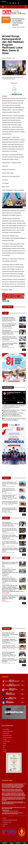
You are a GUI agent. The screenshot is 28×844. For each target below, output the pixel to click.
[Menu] (2, 7)
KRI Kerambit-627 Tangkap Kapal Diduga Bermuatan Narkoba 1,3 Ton (10, 563)
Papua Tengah (5, 592)
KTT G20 (4, 749)
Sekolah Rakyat (6, 733)
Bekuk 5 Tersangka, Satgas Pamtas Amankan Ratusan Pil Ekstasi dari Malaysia (13, 419)
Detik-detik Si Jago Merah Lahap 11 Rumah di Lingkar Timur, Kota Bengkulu (14, 410)
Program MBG (6, 729)
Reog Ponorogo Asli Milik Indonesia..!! (12, 416)
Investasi (5, 739)
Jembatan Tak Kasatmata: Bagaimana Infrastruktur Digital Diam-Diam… (9, 660)
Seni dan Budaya (6, 741)
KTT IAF (4, 751)
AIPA (4, 747)
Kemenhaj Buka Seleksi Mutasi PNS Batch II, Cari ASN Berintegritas (9, 344)
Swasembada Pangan (7, 735)
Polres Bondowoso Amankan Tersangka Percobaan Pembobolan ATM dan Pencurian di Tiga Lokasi (10, 572)
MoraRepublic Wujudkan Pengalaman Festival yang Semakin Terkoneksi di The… (9, 319)
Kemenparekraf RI (18, 294)
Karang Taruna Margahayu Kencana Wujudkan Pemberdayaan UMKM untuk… (9, 653)
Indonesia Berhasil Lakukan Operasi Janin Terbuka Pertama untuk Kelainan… (9, 338)
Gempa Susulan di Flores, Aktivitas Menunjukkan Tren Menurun (9, 490)
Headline (14, 297)
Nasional (14, 29)
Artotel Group (7, 294)
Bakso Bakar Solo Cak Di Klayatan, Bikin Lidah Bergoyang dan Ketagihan (10, 634)
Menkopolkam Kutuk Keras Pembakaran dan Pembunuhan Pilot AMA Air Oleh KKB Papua (9, 580)
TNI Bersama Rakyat (7, 737)
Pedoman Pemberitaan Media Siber (10, 820)
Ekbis (3, 321)
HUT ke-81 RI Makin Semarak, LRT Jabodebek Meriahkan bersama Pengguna (9, 325)
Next (24, 349)
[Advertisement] (14, 471)
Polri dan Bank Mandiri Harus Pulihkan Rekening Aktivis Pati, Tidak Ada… (10, 530)
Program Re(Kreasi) (12, 296)
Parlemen (4, 334)
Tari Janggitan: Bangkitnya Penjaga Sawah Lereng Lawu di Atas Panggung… (10, 641)
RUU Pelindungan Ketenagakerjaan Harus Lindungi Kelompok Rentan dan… (10, 332)
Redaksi (4, 818)
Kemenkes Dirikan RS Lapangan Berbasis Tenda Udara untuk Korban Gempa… (19, 23)
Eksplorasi (4, 637)
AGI (4, 296)
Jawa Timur (5, 575)
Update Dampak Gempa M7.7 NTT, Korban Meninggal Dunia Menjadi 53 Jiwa (9, 509)
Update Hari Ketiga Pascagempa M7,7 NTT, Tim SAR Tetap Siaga (10, 502)
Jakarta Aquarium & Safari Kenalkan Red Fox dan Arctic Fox (10, 646)
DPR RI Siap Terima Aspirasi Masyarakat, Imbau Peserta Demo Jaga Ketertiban (10, 536)
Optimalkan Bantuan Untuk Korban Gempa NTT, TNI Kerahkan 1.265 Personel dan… (9, 496)
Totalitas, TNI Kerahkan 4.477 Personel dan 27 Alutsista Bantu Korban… (10, 484)
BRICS (4, 745)
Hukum (3, 582)
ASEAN (4, 743)
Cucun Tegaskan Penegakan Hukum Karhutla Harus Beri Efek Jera (10, 543)
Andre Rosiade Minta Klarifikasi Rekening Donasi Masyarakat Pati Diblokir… (10, 549)
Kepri (3, 566)
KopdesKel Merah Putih (8, 731)
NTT (3, 493)
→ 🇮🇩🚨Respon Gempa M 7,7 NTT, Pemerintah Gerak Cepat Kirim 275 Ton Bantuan (13, 406)
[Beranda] (14, 12)
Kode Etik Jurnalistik (7, 822)
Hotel (8, 297)
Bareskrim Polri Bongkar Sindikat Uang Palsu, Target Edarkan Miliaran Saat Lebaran (10, 597)
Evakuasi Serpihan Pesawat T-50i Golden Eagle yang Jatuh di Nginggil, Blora (12, 413)
